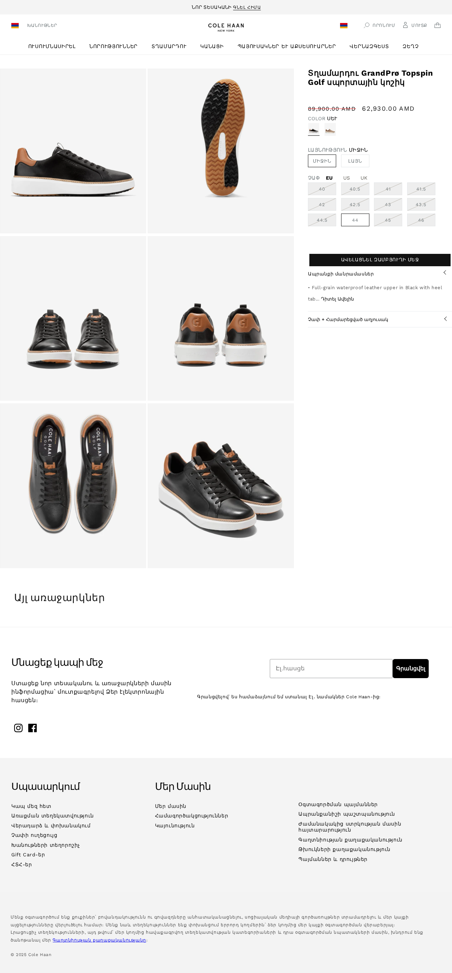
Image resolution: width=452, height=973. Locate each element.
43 (393, 206)
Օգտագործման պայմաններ (338, 804)
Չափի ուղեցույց (34, 835)
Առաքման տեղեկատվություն (52, 815)
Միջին (322, 161)
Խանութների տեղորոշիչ (45, 845)
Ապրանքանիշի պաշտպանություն (346, 814)
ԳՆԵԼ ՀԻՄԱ (247, 6)
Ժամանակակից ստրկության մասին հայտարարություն (349, 827)
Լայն (355, 161)
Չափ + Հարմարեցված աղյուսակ (348, 319)
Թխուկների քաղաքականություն (344, 849)
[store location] (16, 26)
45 (393, 221)
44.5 (326, 221)
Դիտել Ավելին (337, 299)
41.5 (425, 190)
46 (426, 221)
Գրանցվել (410, 668)
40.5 (359, 190)
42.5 (359, 206)
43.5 (425, 206)
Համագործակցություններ (191, 815)
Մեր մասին (170, 806)
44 (355, 220)
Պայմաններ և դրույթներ (333, 859)
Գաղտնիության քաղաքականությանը (99, 940)
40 (327, 190)
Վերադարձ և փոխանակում (51, 825)
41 (394, 190)
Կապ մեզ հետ (31, 806)
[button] (54, 46)
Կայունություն (175, 825)
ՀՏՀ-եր (21, 864)
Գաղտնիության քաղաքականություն (350, 840)
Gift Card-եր (28, 854)
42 (327, 206)
